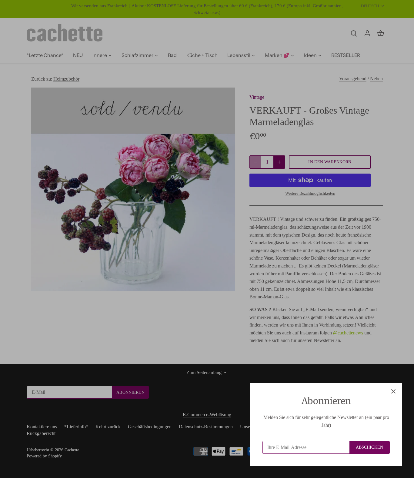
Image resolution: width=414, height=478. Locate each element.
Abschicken (369, 447)
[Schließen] (393, 391)
